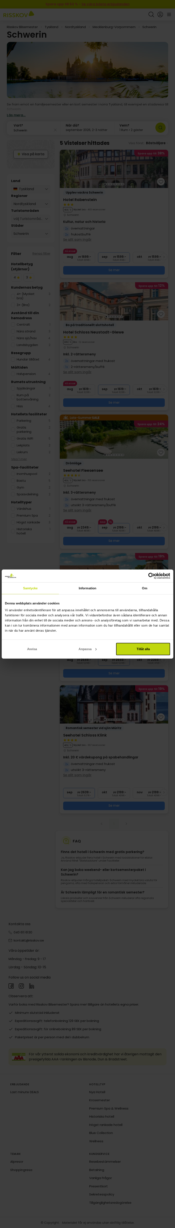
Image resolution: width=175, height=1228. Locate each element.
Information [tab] (87, 588)
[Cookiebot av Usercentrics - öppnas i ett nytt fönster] (151, 576)
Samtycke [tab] (30, 588)
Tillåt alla (143, 649)
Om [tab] (144, 588)
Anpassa (85, 649)
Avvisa (32, 649)
